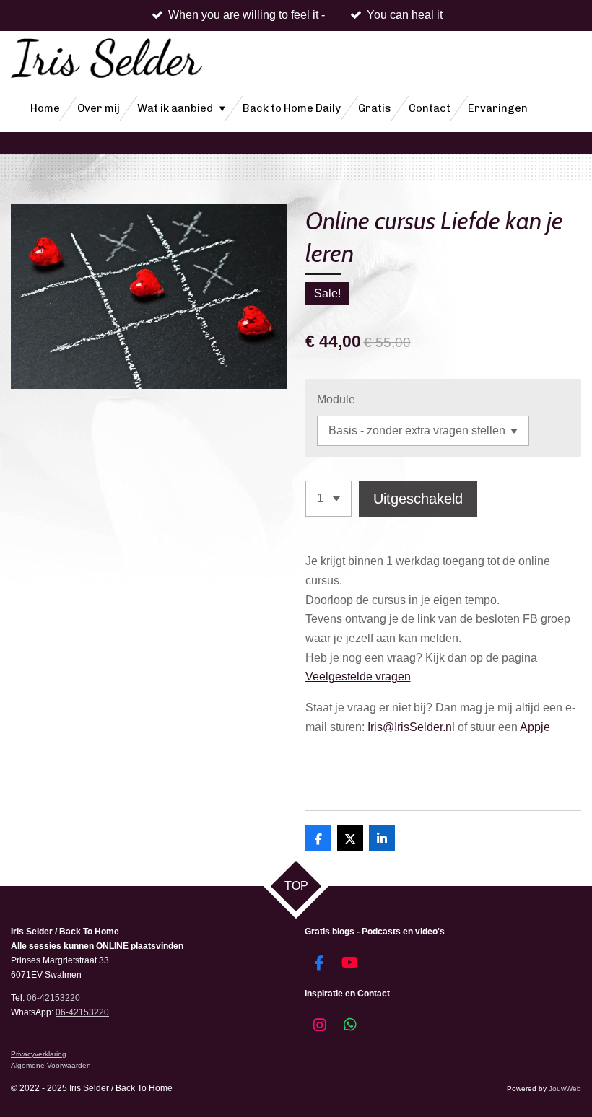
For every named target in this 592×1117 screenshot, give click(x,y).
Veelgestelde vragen (358, 676)
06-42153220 (53, 998)
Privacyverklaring (38, 1054)
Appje (535, 727)
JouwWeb (565, 1088)
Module (336, 399)
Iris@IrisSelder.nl (411, 727)
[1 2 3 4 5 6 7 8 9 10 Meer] (328, 499)
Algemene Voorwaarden (51, 1065)
